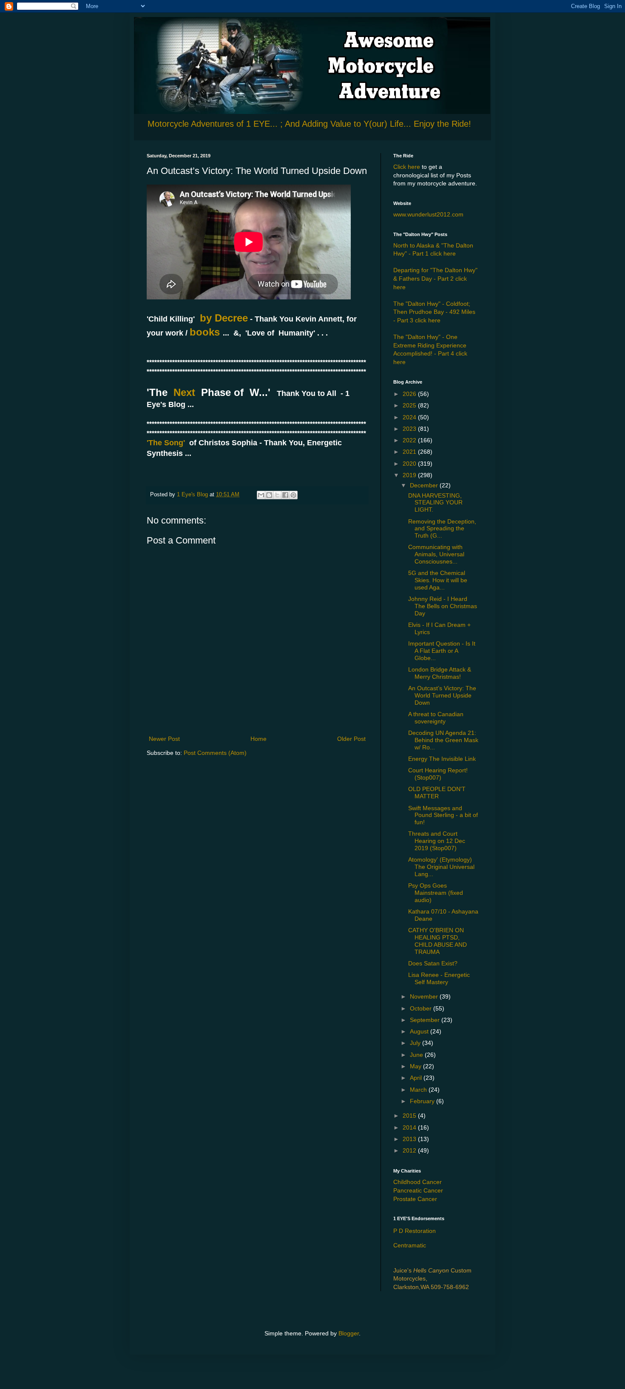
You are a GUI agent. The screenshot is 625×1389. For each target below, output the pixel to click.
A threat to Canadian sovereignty (435, 718)
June (417, 1054)
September (425, 1019)
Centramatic (409, 1245)
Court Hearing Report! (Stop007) (438, 774)
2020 (410, 463)
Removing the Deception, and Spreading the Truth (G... (442, 528)
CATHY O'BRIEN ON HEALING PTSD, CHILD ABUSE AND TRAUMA (437, 941)
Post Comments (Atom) (215, 752)
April (416, 1077)
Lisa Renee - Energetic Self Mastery (439, 978)
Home (258, 738)
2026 (410, 393)
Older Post (351, 738)
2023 (410, 428)
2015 (410, 1115)
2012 (410, 1150)
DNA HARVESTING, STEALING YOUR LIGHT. (435, 502)
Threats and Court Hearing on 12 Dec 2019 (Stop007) (436, 840)
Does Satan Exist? (432, 963)
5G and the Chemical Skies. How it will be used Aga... (437, 580)
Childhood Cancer (417, 1181)
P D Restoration (414, 1230)
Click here (406, 166)
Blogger (348, 1333)
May (416, 1066)
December (425, 485)
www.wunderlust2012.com (428, 214)
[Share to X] (277, 495)
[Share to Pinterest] (293, 495)
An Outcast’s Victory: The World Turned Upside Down (442, 695)
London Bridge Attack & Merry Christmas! (439, 673)
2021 (410, 451)
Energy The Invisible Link (442, 758)
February (423, 1101)
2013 (410, 1139)
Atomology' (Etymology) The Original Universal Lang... (441, 866)
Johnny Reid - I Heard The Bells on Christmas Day (442, 606)
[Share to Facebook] (285, 495)
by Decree (222, 318)
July (416, 1042)
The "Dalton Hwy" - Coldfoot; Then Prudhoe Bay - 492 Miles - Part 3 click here (434, 312)
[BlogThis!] (269, 495)
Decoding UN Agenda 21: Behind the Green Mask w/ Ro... (443, 740)
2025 (410, 405)
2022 (410, 440)
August (420, 1031)
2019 (410, 475)
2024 (410, 417)
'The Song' (166, 442)
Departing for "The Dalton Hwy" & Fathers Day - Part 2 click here (435, 278)
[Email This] (261, 495)
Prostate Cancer (415, 1198)
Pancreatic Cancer (418, 1190)
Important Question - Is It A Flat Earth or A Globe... (441, 650)
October (421, 1008)
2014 (410, 1127)
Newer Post (164, 738)
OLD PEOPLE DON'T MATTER (437, 793)
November (425, 996)
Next (185, 392)
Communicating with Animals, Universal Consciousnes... (436, 554)
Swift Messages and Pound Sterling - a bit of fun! (443, 815)
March (419, 1089)
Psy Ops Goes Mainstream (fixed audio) (435, 892)
